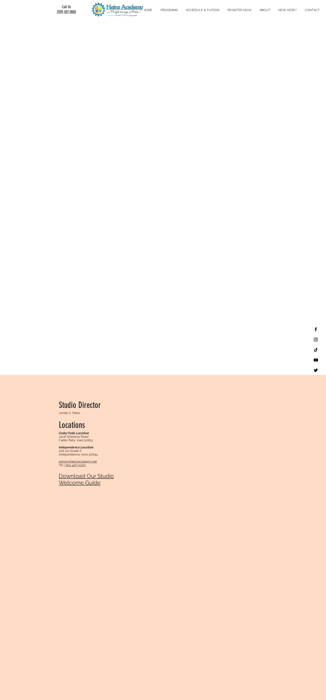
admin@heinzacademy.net (78, 461)
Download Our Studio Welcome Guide (86, 479)
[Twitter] (315, 370)
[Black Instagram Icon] (315, 339)
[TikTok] (315, 349)
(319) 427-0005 (66, 11)
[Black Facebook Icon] (315, 329)
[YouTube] (315, 360)
